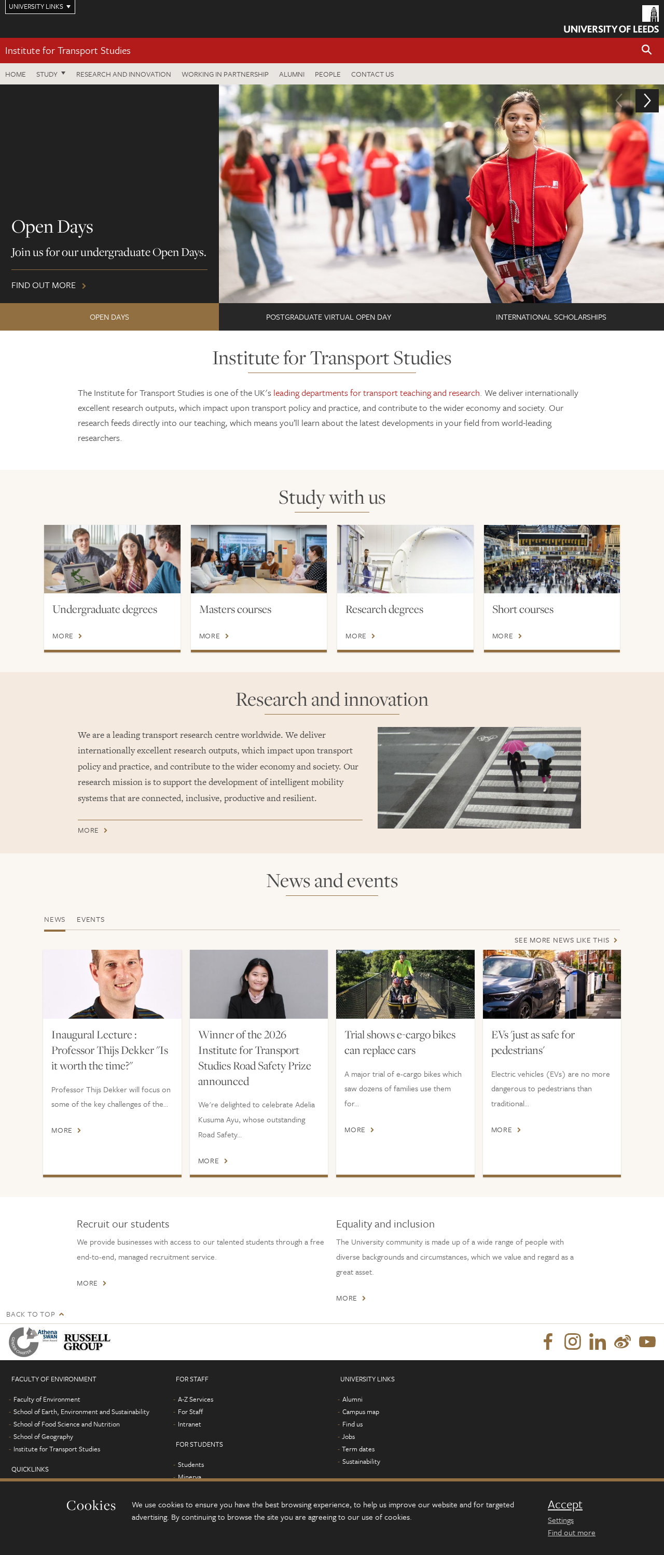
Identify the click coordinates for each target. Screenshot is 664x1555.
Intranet (189, 1424)
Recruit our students (123, 1223)
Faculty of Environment (46, 1399)
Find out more (572, 1532)
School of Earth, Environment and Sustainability (81, 1411)
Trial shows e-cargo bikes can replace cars (399, 1042)
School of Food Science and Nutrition (66, 1424)
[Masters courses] (259, 559)
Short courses (523, 609)
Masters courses (235, 609)
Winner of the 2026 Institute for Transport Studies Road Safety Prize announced (254, 1057)
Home (15, 73)
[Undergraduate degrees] (112, 559)
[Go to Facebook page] (548, 1342)
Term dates (358, 1449)
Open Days (109, 316)
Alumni (292, 73)
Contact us (372, 73)
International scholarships (551, 316)
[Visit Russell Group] (89, 1342)
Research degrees (384, 609)
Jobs (348, 1436)
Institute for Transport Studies (68, 50)
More (63, 635)
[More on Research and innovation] (479, 778)
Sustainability (361, 1461)
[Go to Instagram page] (572, 1342)
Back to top (30, 1313)
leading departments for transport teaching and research (376, 392)
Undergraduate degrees (104, 609)
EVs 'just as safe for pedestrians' (533, 1042)
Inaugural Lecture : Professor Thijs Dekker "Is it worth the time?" (109, 1049)
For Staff (190, 1411)
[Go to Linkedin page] (597, 1342)
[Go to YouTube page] (647, 1342)
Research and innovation (123, 73)
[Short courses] (552, 559)
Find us (352, 1424)
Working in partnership (225, 73)
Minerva (189, 1477)
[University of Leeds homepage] (611, 19)
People (328, 73)
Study (47, 73)
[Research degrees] (405, 559)
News (54, 919)
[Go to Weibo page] (622, 1342)
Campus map (360, 1411)
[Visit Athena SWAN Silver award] (35, 1342)
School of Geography (43, 1436)
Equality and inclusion (385, 1223)
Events (91, 919)
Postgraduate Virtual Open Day (328, 316)
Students (191, 1464)
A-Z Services (195, 1399)
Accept (565, 1504)
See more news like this (562, 939)
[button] (647, 50)
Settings (561, 1519)
